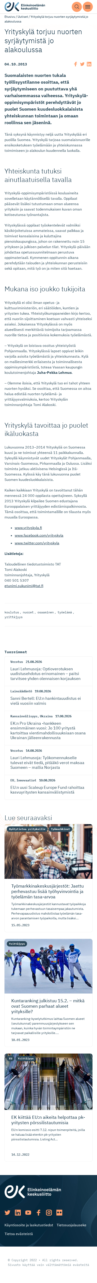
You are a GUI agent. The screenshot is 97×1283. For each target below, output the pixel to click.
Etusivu (10, 17)
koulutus (12, 612)
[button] (77, 7)
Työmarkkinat (60, 829)
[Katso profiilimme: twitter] (7, 1212)
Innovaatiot (26, 780)
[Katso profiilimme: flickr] (59, 1212)
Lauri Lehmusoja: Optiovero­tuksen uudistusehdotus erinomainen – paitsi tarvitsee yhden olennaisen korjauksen (45, 673)
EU (12, 780)
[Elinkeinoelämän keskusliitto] (33, 1191)
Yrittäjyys (17, 943)
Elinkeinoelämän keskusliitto (25, 7)
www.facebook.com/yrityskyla (39, 535)
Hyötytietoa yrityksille (27, 829)
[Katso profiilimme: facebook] (38, 1212)
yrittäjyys (14, 617)
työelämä (65, 612)
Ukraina (46, 716)
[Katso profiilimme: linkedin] (18, 1212)
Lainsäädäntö (21, 691)
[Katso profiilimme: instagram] (49, 1212)
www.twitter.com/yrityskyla (37, 543)
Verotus (16, 662)
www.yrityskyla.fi (28, 527)
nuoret (28, 612)
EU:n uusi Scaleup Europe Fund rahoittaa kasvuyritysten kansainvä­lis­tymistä (47, 790)
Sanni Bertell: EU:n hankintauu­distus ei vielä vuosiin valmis (45, 701)
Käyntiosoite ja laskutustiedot (29, 1225)
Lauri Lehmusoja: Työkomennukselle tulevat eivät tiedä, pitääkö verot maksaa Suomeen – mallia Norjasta (47, 762)
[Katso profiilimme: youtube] (28, 1212)
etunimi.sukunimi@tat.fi (24, 585)
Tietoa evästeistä (19, 1233)
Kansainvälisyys (23, 716)
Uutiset (23, 17)
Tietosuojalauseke (71, 1225)
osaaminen (45, 612)
